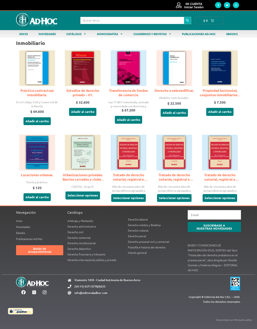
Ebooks (232, 34)
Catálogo (74, 34)
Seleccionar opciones (82, 195)
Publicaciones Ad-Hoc (199, 34)
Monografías (107, 34)
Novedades (47, 34)
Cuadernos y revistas (150, 34)
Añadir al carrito (37, 121)
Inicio (23, 34)
